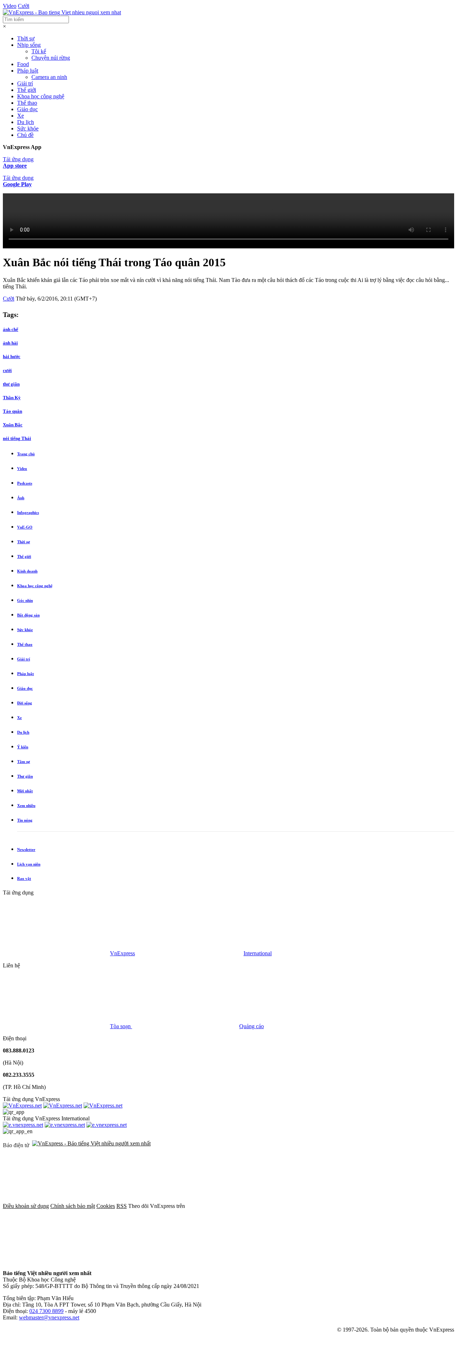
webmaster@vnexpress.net (49, 1317)
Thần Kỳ (12, 397)
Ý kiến (22, 747)
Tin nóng (24, 820)
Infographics (28, 512)
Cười (23, 6)
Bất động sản (28, 615)
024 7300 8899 (46, 1311)
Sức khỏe (28, 128)
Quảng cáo (251, 1026)
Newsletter (26, 849)
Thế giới (26, 90)
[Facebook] (239, 1206)
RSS (121, 1206)
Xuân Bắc (12, 424)
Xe (20, 116)
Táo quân (12, 411)
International (257, 953)
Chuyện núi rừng (50, 58)
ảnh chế (10, 329)
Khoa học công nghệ (40, 96)
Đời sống (24, 703)
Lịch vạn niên (28, 864)
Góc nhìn (25, 600)
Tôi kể (38, 51)
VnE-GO (24, 527)
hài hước (11, 356)
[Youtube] (56, 1261)
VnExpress (122, 953)
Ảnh (20, 498)
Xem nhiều (26, 805)
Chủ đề (25, 135)
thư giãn (11, 384)
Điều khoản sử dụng (26, 1206)
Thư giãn (25, 776)
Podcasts (24, 483)
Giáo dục (27, 109)
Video (9, 6)
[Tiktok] (165, 1261)
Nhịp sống (29, 45)
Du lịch (25, 122)
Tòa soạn (121, 1026)
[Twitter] (348, 1206)
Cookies (105, 1206)
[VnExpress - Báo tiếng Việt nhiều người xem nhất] (62, 12)
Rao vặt (24, 878)
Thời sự (26, 38)
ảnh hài (10, 343)
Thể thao (27, 103)
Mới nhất (25, 791)
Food (23, 64)
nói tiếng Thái (17, 438)
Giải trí (25, 83)
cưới (7, 370)
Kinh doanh (27, 571)
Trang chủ (26, 454)
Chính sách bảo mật (72, 1206)
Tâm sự (23, 761)
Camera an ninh (49, 77)
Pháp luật (27, 71)
